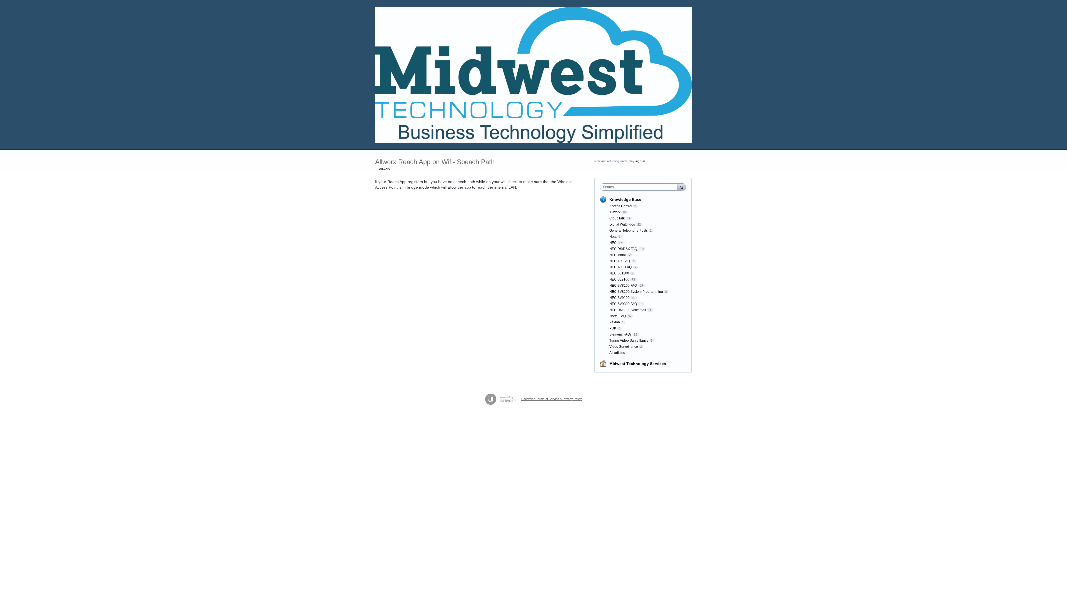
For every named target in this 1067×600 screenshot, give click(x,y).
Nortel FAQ (617, 316)
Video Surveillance (623, 347)
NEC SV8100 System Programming (636, 292)
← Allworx (382, 169)
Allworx (614, 212)
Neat (613, 237)
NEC (613, 243)
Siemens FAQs (620, 334)
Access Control (620, 206)
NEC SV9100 (619, 298)
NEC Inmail (618, 255)
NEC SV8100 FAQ (623, 286)
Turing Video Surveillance (629, 340)
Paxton (614, 322)
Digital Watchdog (622, 224)
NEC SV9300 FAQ (623, 304)
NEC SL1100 (619, 273)
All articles (617, 353)
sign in (640, 161)
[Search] (681, 186)
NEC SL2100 (619, 279)
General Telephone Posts (628, 230)
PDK (612, 328)
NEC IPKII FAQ (620, 267)
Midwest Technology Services (637, 363)
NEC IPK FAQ (620, 261)
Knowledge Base (625, 199)
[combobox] (640, 187)
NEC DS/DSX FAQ (623, 249)
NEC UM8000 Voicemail (627, 310)
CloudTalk (617, 218)
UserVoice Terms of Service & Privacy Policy (551, 399)
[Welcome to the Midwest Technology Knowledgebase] (533, 75)
